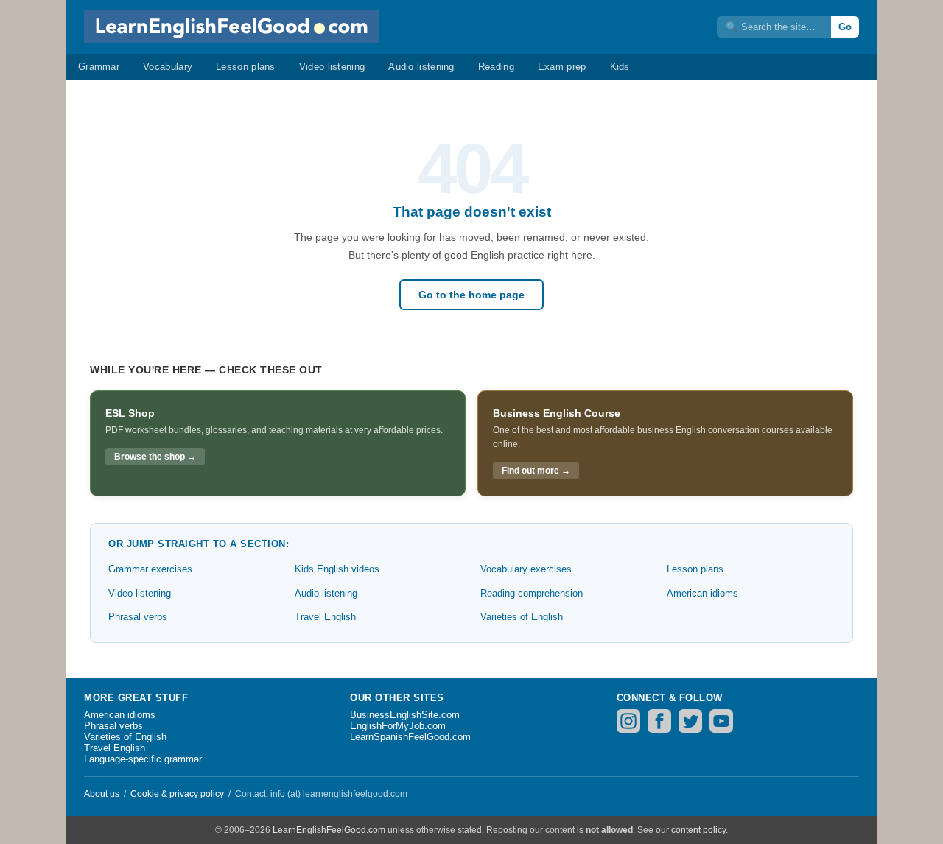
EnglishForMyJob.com (398, 725)
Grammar (98, 66)
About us (101, 794)
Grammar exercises (150, 568)
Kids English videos (337, 568)
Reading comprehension (531, 593)
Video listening (332, 66)
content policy (698, 830)
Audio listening (421, 66)
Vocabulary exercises (526, 568)
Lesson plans (246, 66)
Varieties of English (521, 616)
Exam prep (562, 66)
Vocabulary (167, 66)
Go (845, 26)
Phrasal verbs (137, 616)
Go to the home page (471, 294)
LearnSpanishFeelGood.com (410, 736)
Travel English (325, 616)
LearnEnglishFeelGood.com (329, 830)
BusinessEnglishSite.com (405, 714)
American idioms (702, 593)
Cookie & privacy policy (177, 794)
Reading (496, 66)
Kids (620, 66)
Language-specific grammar (143, 758)
